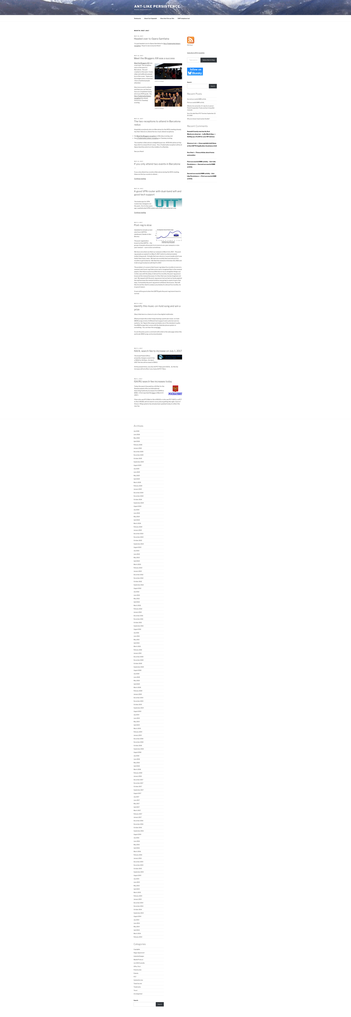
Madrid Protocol (138, 959)
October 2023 (138, 540)
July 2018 (136, 756)
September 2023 (139, 544)
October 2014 (138, 909)
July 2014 (136, 920)
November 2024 (138, 496)
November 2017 (138, 783)
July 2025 (136, 468)
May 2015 (137, 885)
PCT (135, 976)
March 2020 (137, 687)
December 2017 (138, 779)
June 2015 (137, 882)
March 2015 (137, 892)
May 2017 (136, 803)
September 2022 (139, 585)
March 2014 (137, 933)
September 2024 (139, 503)
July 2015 (136, 879)
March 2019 (137, 728)
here (158, 327)
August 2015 (137, 875)
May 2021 (136, 639)
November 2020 (139, 660)
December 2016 (138, 820)
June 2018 (137, 759)
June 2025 (137, 472)
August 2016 (137, 834)
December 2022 (138, 574)
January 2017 (137, 817)
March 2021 (137, 646)
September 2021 (139, 626)
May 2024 (137, 516)
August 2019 (137, 711)
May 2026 (137, 438)
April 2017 (137, 807)
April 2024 (137, 520)
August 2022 (137, 588)
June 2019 (137, 718)
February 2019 (138, 732)
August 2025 (137, 465)
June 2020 (137, 677)
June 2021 (137, 636)
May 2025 (137, 475)
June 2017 (137, 800)
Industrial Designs (139, 956)
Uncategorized (138, 994)
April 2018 (137, 766)
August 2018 (137, 752)
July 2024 (136, 509)
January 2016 (138, 858)
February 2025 (138, 486)
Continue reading (140, 179)
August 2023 (137, 547)
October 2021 (138, 622)
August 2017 (137, 793)
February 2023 (138, 568)
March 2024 (137, 523)
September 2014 (139, 913)
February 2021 (138, 650)
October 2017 (138, 786)
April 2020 (137, 684)
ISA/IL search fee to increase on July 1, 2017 (158, 351)
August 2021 (137, 629)
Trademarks (137, 987)
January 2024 (138, 530)
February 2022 (138, 609)
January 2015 (138, 899)
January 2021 (137, 653)
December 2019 (138, 697)
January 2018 (138, 776)
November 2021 (138, 619)
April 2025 (137, 479)
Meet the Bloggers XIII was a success (154, 58)
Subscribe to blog (209, 60)
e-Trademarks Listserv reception (148, 138)
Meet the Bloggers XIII (141, 63)
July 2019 (136, 714)
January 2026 (138, 448)
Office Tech (137, 966)
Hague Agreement (139, 952)
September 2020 (139, 667)
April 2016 (137, 848)
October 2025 (138, 458)
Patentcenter (137, 970)
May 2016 (137, 844)
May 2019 (137, 721)
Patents (136, 973)
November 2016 (138, 824)
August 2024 (137, 506)
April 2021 (137, 643)
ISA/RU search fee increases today (153, 381)
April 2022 (137, 602)
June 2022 (137, 595)
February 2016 (138, 855)
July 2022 (136, 591)
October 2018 (138, 745)
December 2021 (138, 615)
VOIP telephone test (184, 18)
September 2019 (139, 708)
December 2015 (138, 861)
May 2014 (137, 926)
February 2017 (138, 814)
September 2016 (139, 831)
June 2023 (137, 554)
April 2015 (137, 889)
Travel (135, 990)
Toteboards (137, 18)
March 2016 (137, 851)
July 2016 (136, 837)
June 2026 (137, 434)
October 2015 (138, 868)
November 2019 (138, 701)
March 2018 (137, 769)
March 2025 (137, 482)
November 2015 (138, 865)
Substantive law (138, 980)
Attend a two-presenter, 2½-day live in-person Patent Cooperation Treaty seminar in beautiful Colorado (200, 108)
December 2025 (138, 451)
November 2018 (138, 742)
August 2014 (137, 916)
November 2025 (138, 455)
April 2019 (137, 725)
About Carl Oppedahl (150, 18)
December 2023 (138, 533)
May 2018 (137, 762)
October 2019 (138, 704)
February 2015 (138, 896)
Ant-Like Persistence (157, 6)
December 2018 (138, 738)
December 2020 (138, 656)
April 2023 (137, 561)
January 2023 (138, 571)
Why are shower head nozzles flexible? (198, 119)
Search (189, 82)
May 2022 (137, 598)
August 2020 (137, 670)
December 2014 (138, 902)
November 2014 (138, 906)
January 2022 (138, 612)
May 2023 (137, 557)
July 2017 (136, 797)
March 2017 (137, 810)
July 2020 (136, 673)
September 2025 (139, 462)
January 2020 (138, 694)
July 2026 (136, 431)
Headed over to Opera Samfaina (151, 38)
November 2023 (138, 537)
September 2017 (139, 790)
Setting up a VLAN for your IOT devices (201, 137)
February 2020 (138, 691)
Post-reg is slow (143, 225)
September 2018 (139, 749)
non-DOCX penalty (139, 963)
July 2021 (136, 632)
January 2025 (138, 489)
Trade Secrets (138, 983)
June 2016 (137, 841)
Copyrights (137, 949)
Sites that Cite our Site (167, 18)
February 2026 (138, 444)
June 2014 (137, 923)
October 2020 (138, 663)
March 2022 (137, 605)
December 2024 (138, 492)
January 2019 (138, 735)
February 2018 (138, 773)
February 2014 (138, 937)
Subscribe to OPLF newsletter (196, 53)
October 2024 (138, 499)
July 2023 (136, 550)
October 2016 (138, 827)
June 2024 (137, 513)
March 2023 (137, 564)
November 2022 (138, 578)
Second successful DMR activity (196, 99)
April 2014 (137, 930)
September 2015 (139, 872)
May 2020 (137, 680)
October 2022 (138, 581)
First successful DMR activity (195, 102)
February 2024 (138, 527)
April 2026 (137, 441)
